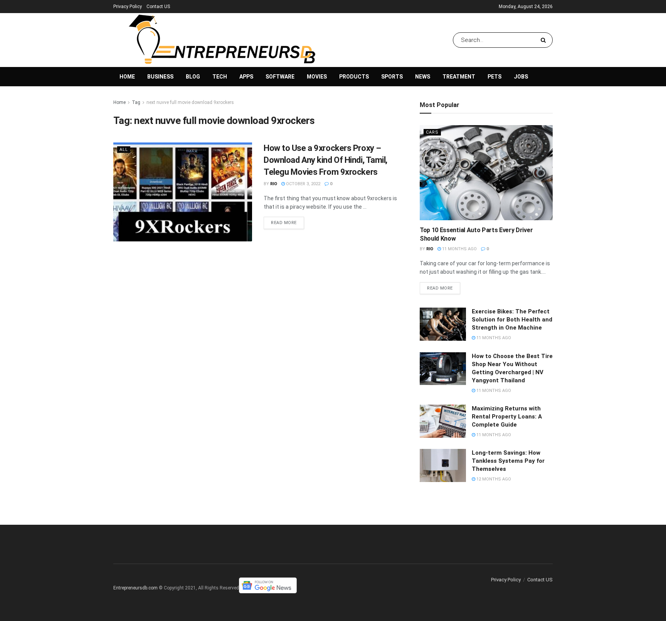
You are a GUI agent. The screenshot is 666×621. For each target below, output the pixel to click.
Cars (432, 132)
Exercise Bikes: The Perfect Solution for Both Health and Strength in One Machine (512, 319)
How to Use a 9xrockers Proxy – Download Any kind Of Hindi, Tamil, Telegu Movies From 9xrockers (325, 160)
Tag (136, 102)
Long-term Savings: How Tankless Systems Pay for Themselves (508, 460)
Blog (193, 77)
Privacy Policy (127, 6)
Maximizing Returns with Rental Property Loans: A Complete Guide (507, 416)
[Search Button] (545, 40)
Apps (246, 77)
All (123, 149)
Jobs (521, 77)
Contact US (158, 6)
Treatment (458, 77)
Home (127, 77)
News (422, 77)
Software (280, 77)
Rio (273, 183)
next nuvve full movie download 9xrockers (190, 102)
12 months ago (493, 479)
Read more (284, 222)
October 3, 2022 (302, 183)
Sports (392, 77)
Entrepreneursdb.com (135, 588)
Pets (494, 77)
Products (354, 77)
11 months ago (459, 248)
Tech (219, 77)
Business (160, 77)
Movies (317, 77)
